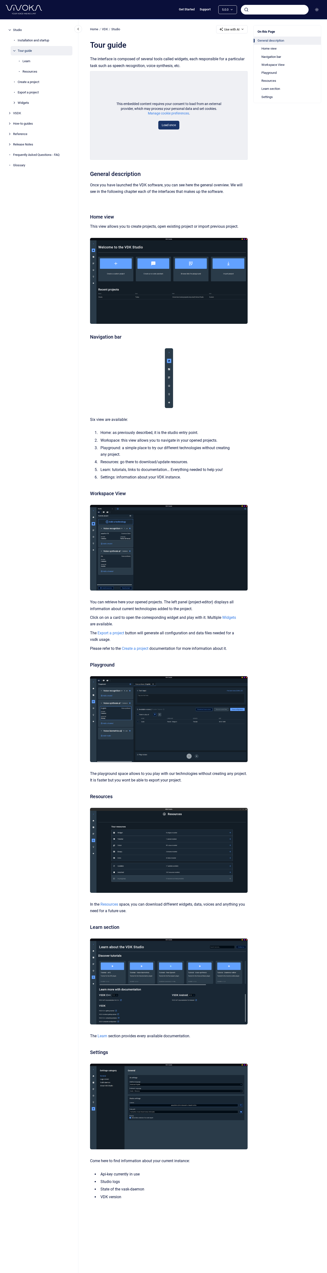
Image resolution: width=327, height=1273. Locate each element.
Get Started (187, 9)
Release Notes (23, 144)
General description (271, 40)
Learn (26, 61)
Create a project (28, 82)
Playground (269, 73)
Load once (169, 125)
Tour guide (25, 51)
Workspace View (273, 65)
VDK (105, 29)
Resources (30, 71)
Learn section (270, 89)
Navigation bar (271, 57)
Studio (17, 30)
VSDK (17, 113)
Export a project (28, 92)
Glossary (19, 165)
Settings (267, 97)
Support (205, 9)
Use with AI (232, 29)
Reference (20, 134)
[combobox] (274, 9)
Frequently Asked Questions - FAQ (36, 155)
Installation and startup (33, 40)
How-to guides (23, 123)
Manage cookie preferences (168, 113)
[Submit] (246, 10)
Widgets (23, 103)
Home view (269, 48)
